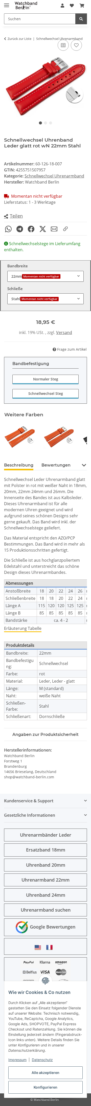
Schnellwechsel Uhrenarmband (54, 176)
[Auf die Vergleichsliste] (63, 45)
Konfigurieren (45, 1087)
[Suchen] (81, 18)
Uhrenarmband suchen (46, 910)
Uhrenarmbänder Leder (45, 835)
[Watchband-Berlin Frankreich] (50, 947)
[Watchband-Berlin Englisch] (39, 947)
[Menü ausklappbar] (6, 3)
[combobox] (45, 276)
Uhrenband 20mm (45, 865)
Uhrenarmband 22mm (45, 880)
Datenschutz (42, 1060)
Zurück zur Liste (19, 38)
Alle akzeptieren (45, 1072)
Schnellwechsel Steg (45, 393)
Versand (64, 332)
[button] (62, 6)
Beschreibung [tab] (18, 465)
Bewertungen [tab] (56, 465)
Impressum (17, 1060)
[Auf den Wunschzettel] (76, 45)
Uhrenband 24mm (45, 895)
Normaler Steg (45, 379)
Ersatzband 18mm (45, 850)
